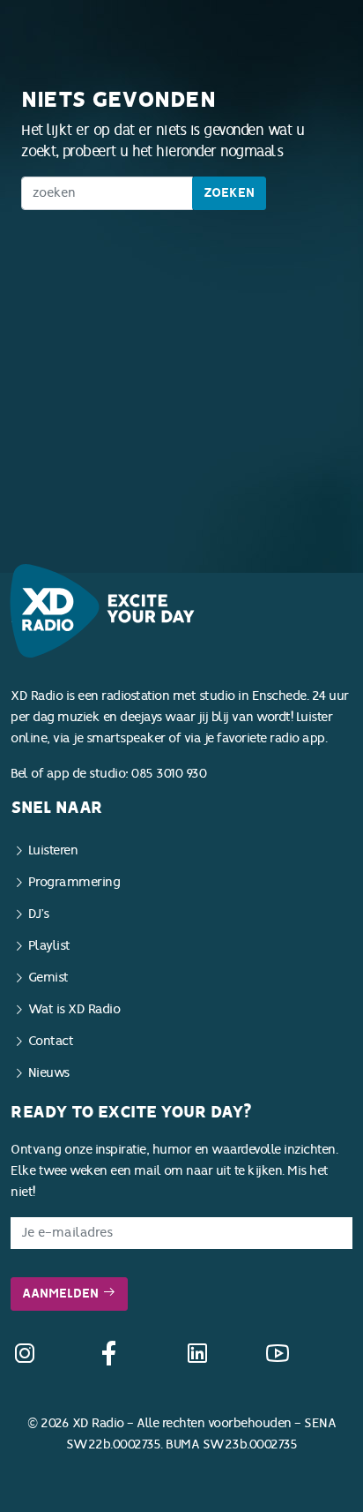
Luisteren (53, 850)
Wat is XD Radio (74, 1009)
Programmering (74, 882)
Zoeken (229, 192)
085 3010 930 (168, 773)
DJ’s (38, 914)
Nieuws (49, 1072)
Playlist (49, 945)
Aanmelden (62, 1293)
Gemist (48, 977)
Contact (51, 1041)
